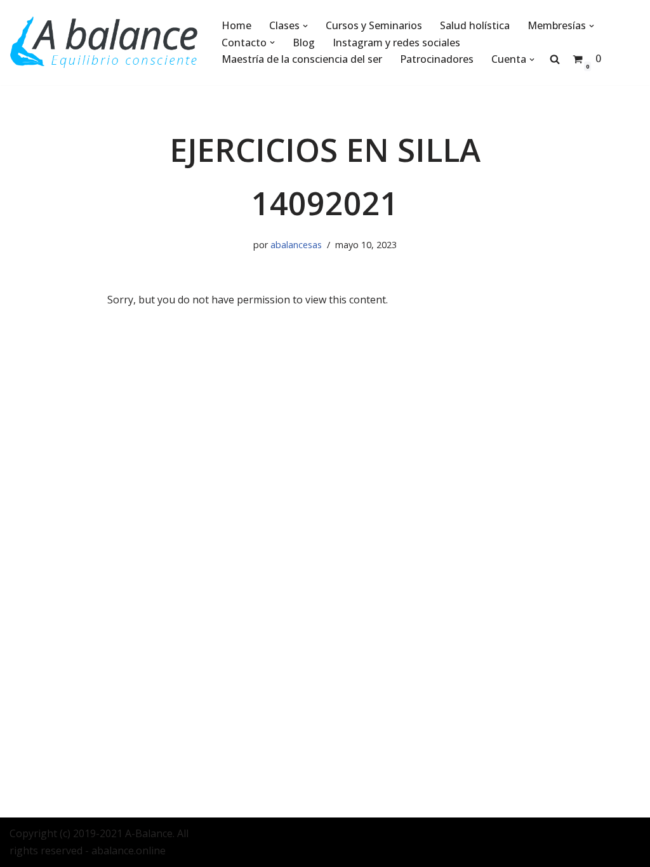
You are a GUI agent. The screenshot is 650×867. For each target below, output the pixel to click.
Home (236, 25)
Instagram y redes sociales (396, 43)
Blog (304, 43)
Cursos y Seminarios (374, 25)
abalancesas (296, 245)
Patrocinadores (437, 59)
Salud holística (475, 25)
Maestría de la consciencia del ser (302, 59)
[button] (305, 26)
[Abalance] (105, 42)
